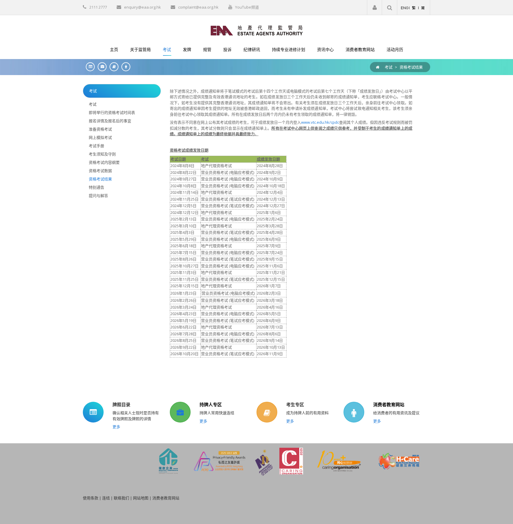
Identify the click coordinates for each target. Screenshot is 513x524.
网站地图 (140, 498)
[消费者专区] (124, 66)
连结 (106, 498)
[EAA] (256, 30)
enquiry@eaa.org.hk (142, 7)
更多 (116, 426)
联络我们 (121, 498)
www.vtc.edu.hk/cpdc (320, 122)
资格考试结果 (411, 67)
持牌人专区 (211, 404)
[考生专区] (112, 66)
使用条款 (90, 498)
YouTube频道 (247, 7)
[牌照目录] (89, 66)
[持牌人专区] (101, 66)
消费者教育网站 (388, 404)
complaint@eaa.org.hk (198, 7)
